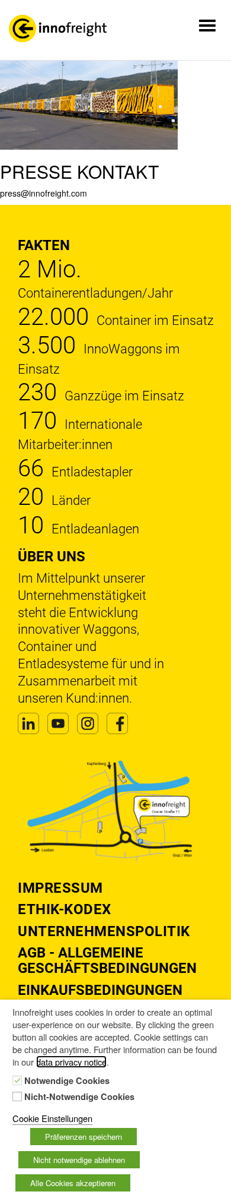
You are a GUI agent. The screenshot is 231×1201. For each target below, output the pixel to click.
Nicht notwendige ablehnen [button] (79, 1159)
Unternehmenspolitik (104, 931)
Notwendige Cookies (67, 1081)
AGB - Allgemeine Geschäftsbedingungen (107, 960)
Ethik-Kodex (64, 909)
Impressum (60, 888)
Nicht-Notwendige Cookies (79, 1097)
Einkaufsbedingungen (100, 990)
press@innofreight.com (43, 193)
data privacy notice (71, 1061)
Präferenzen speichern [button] (83, 1136)
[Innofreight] (58, 28)
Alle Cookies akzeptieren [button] (73, 1183)
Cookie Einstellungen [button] (52, 1118)
